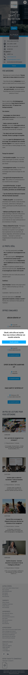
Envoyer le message (11, 41)
